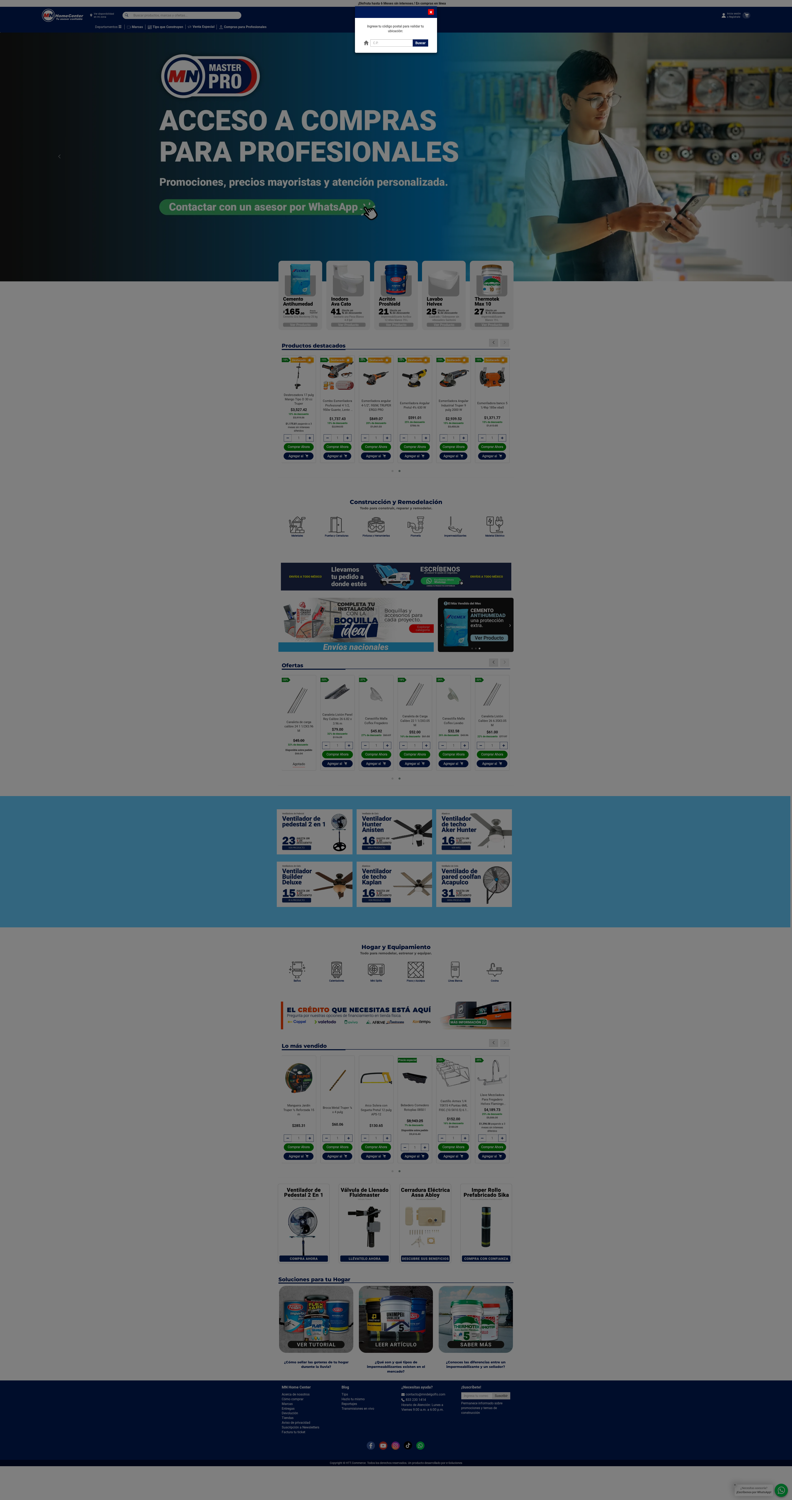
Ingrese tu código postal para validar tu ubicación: (395, 28)
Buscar (420, 43)
